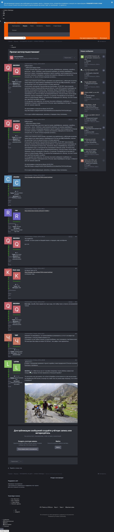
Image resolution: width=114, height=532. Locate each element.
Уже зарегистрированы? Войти (89, 38)
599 (17, 191)
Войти (58, 447)
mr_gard (88, 165)
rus (16, 210)
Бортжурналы (16, 26)
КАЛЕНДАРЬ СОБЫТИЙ (92, 73)
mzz (87, 62)
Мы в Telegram (15, 500)
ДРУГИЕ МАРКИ (90, 95)
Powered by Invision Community (57, 516)
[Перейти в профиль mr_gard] (82, 160)
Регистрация (103, 38)
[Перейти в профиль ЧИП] (16, 341)
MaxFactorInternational (92, 107)
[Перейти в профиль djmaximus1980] (82, 127)
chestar (16, 177)
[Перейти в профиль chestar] (16, 182)
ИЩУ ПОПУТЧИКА (91, 106)
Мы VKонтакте (15, 499)
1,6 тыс (17, 349)
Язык (55, 507)
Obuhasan (88, 97)
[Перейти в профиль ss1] (82, 82)
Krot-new (16, 270)
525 (17, 225)
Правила (48, 26)
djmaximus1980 (90, 132)
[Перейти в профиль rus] (16, 216)
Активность (40, 26)
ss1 (87, 85)
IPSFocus (50, 507)
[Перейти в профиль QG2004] (11, 57)
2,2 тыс (17, 376)
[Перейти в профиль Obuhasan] (82, 93)
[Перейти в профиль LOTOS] (16, 367)
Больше (14, 30)
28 (17, 80)
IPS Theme (43, 507)
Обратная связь (69, 507)
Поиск (32, 26)
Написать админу (16, 503)
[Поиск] (24, 38)
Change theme (4, 530)
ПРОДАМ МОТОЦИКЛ (92, 83)
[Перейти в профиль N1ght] (82, 70)
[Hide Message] (112, 2)
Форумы (25, 26)
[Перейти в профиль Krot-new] (16, 276)
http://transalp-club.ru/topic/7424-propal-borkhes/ (38, 177)
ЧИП (16, 335)
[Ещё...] (76, 64)
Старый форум (57, 26)
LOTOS (16, 362)
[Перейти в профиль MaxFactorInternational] (82, 105)
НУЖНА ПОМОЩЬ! (33, 58)
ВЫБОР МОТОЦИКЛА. (92, 163)
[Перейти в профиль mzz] (82, 56)
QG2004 (20, 56)
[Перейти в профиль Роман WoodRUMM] (82, 115)
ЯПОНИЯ (88, 61)
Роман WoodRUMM (91, 120)
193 (17, 284)
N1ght (87, 75)
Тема (61, 507)
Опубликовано (35, 63)
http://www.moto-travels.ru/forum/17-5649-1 (37, 210)
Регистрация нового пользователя (27, 449)
